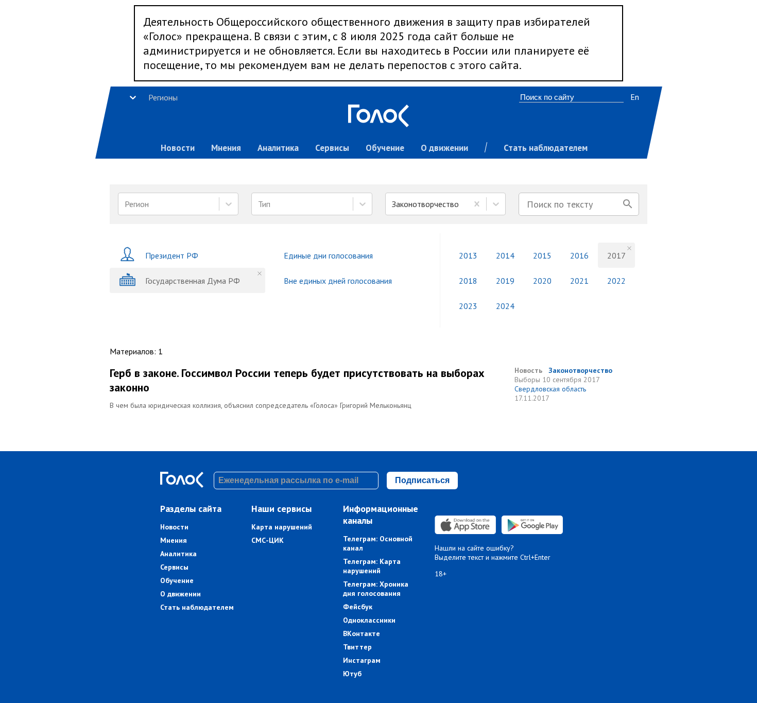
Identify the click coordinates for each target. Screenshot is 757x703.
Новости (178, 147)
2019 (505, 281)
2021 (579, 281)
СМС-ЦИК (267, 540)
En (634, 97)
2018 (468, 281)
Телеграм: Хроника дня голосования (375, 588)
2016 (579, 255)
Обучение (385, 147)
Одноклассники (369, 620)
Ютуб (352, 673)
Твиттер (357, 646)
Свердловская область (550, 388)
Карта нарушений (281, 526)
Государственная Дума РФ (192, 281)
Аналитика (278, 147)
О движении (444, 147)
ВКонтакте (361, 633)
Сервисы (332, 147)
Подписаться (422, 480)
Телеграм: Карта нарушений (372, 566)
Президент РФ (171, 255)
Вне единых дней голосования (338, 281)
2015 (542, 255)
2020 (542, 281)
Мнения (226, 147)
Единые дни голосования (328, 255)
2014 (505, 255)
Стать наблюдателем (546, 147)
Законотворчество (580, 370)
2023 (468, 306)
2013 (468, 255)
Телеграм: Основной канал (377, 543)
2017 (616, 255)
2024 (505, 306)
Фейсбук (357, 606)
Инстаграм (362, 660)
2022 (616, 281)
